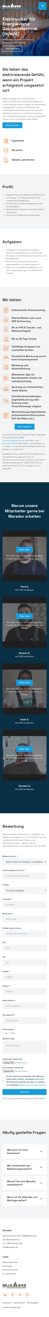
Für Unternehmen (10, 1270)
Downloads (7, 1266)
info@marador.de (10, 1247)
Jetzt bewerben (12, 48)
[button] (43, 6)
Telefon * (6, 986)
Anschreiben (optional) (12, 1067)
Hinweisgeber (32, 1303)
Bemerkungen (8, 1038)
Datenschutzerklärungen (28, 559)
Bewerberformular (10, 443)
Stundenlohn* (8, 1015)
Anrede (5, 885)
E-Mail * (5, 971)
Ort (3, 957)
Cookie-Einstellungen (11, 1307)
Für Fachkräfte (9, 1274)
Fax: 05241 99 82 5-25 (12, 1243)
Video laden (24, 549)
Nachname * (7, 913)
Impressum (7, 1303)
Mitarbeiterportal (9, 1262)
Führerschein (8, 1029)
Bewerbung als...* (10, 856)
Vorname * (7, 899)
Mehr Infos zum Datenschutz (33, 1085)
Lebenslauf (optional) (12, 1059)
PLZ (4, 942)
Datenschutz (19, 1303)
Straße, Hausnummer (11, 928)
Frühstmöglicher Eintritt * (13, 870)
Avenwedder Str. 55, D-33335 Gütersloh (19, 1236)
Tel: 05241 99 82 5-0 (11, 1239)
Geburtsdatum (8, 1000)
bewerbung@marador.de (13, 440)
